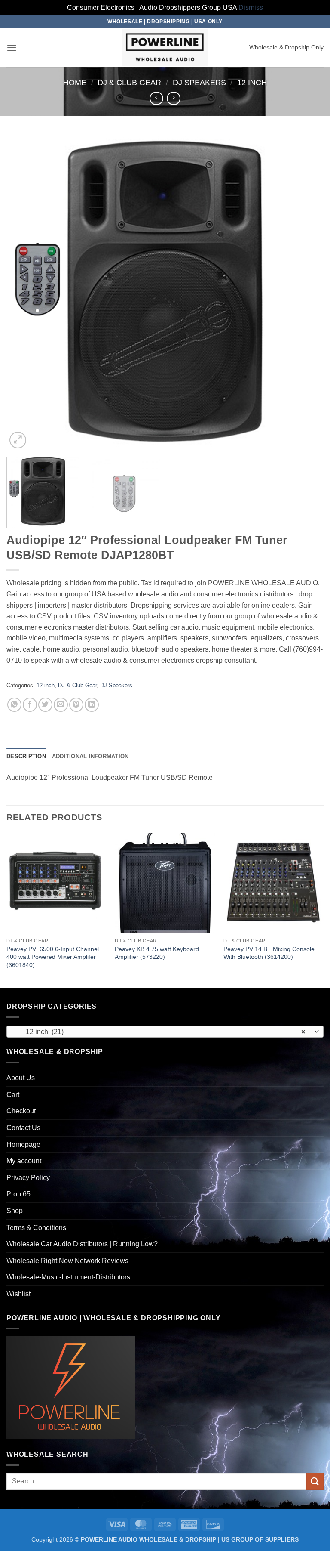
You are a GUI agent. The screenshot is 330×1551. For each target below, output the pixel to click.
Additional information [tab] (90, 756)
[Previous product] (173, 98)
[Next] (306, 292)
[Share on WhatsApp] (14, 705)
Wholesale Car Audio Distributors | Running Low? (82, 1244)
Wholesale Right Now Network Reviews (67, 1260)
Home (74, 82)
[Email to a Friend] (61, 705)
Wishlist (18, 1294)
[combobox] (165, 1032)
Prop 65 (18, 1194)
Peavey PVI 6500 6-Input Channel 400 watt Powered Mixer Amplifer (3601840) (52, 956)
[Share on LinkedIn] (92, 705)
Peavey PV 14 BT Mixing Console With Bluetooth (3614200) (269, 953)
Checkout (21, 1111)
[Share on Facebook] (30, 705)
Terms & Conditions (36, 1227)
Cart (12, 1094)
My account (23, 1161)
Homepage (23, 1144)
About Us (20, 1077)
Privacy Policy (28, 1177)
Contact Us (23, 1127)
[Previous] (23, 292)
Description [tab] (26, 756)
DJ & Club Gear (129, 82)
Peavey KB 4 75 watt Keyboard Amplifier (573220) (157, 953)
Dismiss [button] (250, 7)
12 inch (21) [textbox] (160, 1031)
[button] (11, 47)
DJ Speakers (199, 82)
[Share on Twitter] (45, 705)
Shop (14, 1210)
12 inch (252, 82)
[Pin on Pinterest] (76, 705)
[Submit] (315, 1481)
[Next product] (156, 98)
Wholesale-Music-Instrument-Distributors (68, 1277)
